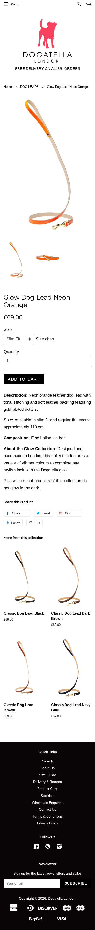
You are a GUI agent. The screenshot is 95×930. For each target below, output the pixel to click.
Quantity (11, 351)
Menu (15, 4)
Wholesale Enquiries (47, 803)
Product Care (47, 789)
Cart (87, 4)
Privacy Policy (47, 823)
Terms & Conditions (48, 816)
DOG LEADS (29, 87)
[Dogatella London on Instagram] (59, 847)
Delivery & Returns (47, 782)
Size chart (45, 339)
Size (8, 329)
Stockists (47, 796)
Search (47, 761)
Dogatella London (61, 898)
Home (8, 87)
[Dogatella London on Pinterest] (47, 847)
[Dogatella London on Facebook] (36, 847)
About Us (47, 768)
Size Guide (47, 775)
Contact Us (47, 809)
